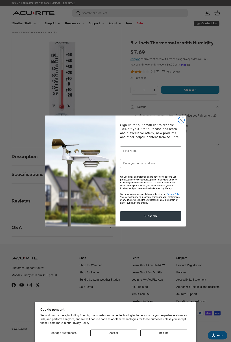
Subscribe (151, 216)
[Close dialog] (181, 120)
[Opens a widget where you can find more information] (217, 335)
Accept (113, 333)
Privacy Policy (80, 323)
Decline (163, 333)
